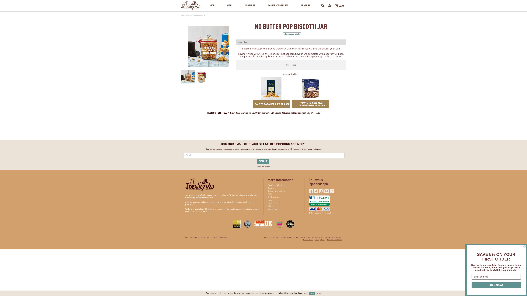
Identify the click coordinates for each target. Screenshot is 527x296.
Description (242, 42)
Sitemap (271, 206)
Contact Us (272, 209)
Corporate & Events (278, 2)
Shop (211, 2)
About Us (305, 2)
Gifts (229, 2)
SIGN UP (263, 161)
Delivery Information (276, 191)
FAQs (270, 194)
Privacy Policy (320, 240)
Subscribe (250, 2)
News (270, 200)
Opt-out (318, 293)
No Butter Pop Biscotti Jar (197, 15)
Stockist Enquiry (275, 197)
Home (182, 15)
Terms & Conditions (334, 240)
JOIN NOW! (496, 285)
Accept (312, 293)
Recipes (271, 188)
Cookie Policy (308, 240)
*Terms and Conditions (263, 166)
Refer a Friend (274, 203)
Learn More (303, 293)
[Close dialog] (524, 246)
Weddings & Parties (276, 185)
